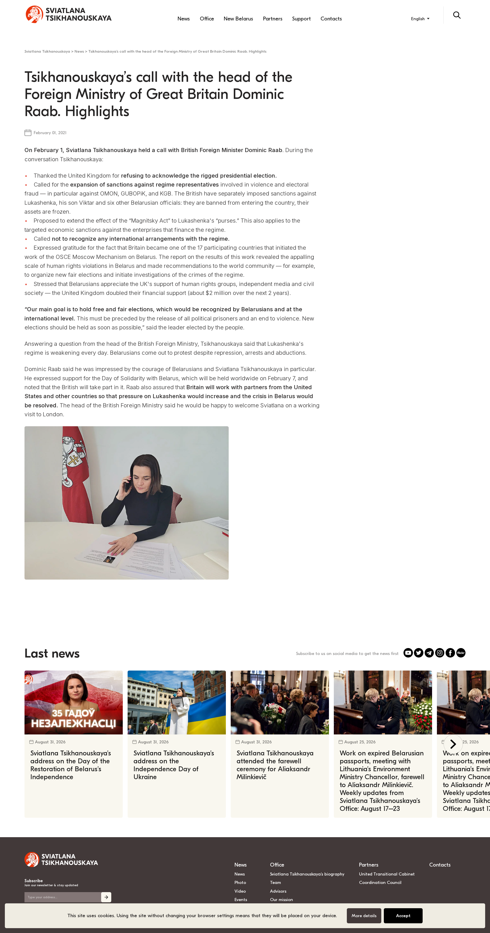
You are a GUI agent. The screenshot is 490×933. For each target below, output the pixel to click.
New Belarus (238, 19)
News (184, 19)
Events (241, 899)
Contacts (331, 19)
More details (364, 915)
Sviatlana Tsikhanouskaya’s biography (307, 874)
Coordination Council (380, 882)
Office (207, 19)
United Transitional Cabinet (387, 874)
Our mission (281, 899)
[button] (453, 744)
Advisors (278, 891)
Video (240, 891)
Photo (240, 882)
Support (301, 19)
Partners (273, 19)
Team (275, 882)
